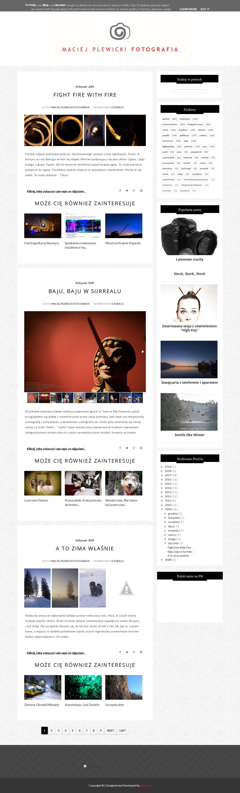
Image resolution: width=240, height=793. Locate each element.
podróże (188, 146)
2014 (168, 488)
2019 (168, 466)
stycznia (173, 543)
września (173, 521)
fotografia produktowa (191, 185)
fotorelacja (185, 119)
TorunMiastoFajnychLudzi (196, 179)
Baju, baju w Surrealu (180, 551)
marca (172, 534)
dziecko (201, 130)
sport (165, 152)
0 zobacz (117, 107)
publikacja (184, 135)
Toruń (165, 130)
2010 (168, 505)
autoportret (196, 152)
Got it (205, 9)
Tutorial (204, 157)
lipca (171, 526)
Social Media (168, 179)
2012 (168, 496)
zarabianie (197, 174)
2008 (168, 559)
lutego (172, 538)
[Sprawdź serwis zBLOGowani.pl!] (92, 766)
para (205, 146)
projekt (166, 135)
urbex (180, 174)
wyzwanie (184, 190)
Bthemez (145, 785)
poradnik (204, 168)
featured (188, 157)
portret (166, 119)
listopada (174, 517)
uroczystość (168, 163)
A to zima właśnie (178, 555)
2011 (168, 500)
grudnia (173, 513)
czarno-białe (168, 157)
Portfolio (30, 5)
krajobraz (183, 130)
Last (122, 730)
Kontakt (60, 5)
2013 (168, 492)
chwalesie (167, 185)
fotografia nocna (195, 124)
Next (110, 730)
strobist (186, 163)
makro (203, 163)
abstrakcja (167, 168)
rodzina (203, 135)
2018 (168, 470)
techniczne (168, 141)
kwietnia (173, 530)
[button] (142, 351)
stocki (165, 174)
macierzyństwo (170, 124)
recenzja (167, 190)
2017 (168, 475)
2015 (168, 483)
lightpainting (168, 146)
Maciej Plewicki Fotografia (70, 107)
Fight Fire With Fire (179, 547)
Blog (45, 5)
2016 (168, 479)
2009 (168, 509)
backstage (186, 168)
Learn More (188, 9)
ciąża (186, 141)
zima (179, 152)
